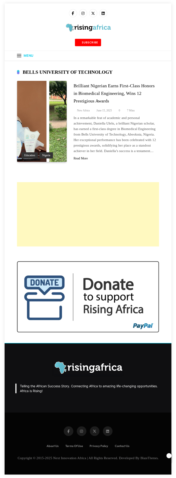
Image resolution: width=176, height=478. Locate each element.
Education (29, 155)
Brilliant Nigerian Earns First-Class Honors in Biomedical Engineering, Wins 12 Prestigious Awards (114, 93)
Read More (81, 158)
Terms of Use (74, 446)
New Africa (83, 110)
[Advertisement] (88, 214)
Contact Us (122, 446)
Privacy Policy (99, 446)
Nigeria (46, 155)
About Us (53, 446)
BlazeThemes (149, 458)
